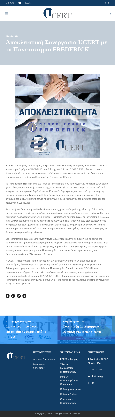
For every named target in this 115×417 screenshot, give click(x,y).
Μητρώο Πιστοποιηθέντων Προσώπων (69, 380)
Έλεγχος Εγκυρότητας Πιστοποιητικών (68, 368)
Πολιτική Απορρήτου (70, 389)
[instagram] (108, 3)
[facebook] (105, 3)
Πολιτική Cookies (68, 394)
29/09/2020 (12, 36)
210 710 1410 (13, 3)
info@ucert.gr (26, 3)
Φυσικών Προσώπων (44, 359)
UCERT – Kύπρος (69, 359)
